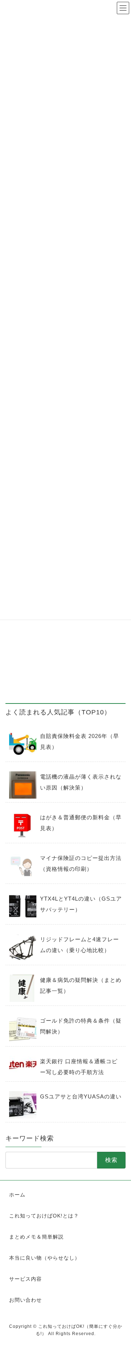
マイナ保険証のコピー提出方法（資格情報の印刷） (81, 863)
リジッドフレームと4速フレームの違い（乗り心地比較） (79, 944)
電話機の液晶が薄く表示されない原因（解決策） (81, 782)
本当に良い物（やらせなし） (44, 1258)
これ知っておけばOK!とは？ (44, 1216)
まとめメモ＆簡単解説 (36, 1237)
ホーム (17, 1195)
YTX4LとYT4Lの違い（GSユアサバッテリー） (81, 904)
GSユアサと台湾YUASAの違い (81, 1096)
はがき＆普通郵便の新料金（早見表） (81, 822)
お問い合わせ (25, 1300)
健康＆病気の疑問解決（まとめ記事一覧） (81, 985)
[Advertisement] (65, 626)
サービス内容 (25, 1279)
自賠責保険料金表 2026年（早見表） (79, 741)
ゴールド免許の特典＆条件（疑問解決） (81, 1026)
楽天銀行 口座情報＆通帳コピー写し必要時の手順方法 (79, 1066)
